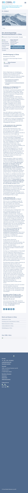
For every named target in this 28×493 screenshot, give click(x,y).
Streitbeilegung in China (7, 328)
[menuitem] (25, 3)
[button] (4, 309)
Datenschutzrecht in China (7, 323)
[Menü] (25, 3)
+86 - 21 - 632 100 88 (17, 46)
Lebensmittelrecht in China (7, 325)
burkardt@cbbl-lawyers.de (17, 48)
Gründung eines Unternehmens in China (10, 321)
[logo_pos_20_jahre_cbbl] (11, 2)
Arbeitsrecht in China (6, 319)
